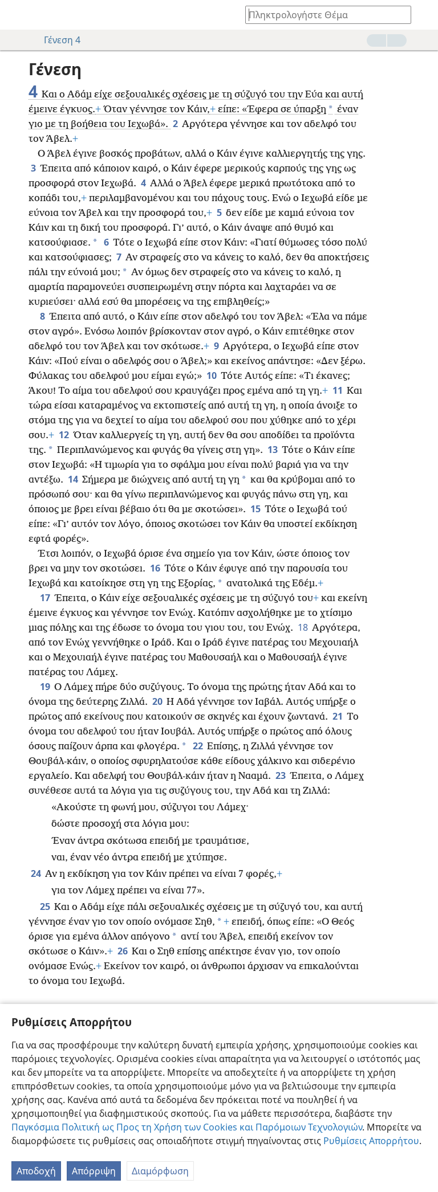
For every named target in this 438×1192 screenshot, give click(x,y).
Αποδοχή (36, 1171)
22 (199, 746)
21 (338, 716)
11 (338, 390)
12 (65, 434)
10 (212, 375)
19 (46, 686)
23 (281, 775)
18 (304, 627)
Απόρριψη (94, 1171)
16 (156, 568)
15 (256, 509)
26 (123, 951)
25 (46, 906)
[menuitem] (17, 14)
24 (37, 873)
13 (273, 449)
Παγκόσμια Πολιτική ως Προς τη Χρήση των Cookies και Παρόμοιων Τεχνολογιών (186, 1127)
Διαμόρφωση (160, 1171)
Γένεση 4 (62, 40)
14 (74, 479)
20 (158, 701)
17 (46, 597)
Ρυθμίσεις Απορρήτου (371, 1140)
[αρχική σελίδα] (17, 14)
